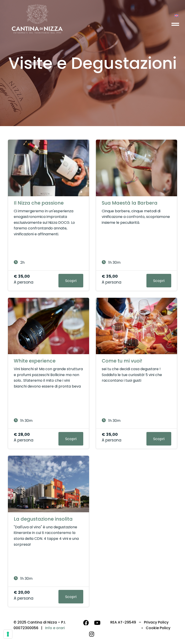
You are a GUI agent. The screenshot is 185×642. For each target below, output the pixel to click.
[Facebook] (86, 622)
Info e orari (55, 627)
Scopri (70, 280)
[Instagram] (91, 634)
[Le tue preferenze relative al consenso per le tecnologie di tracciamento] (8, 634)
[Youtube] (97, 622)
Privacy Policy (156, 622)
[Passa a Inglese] (176, 15)
